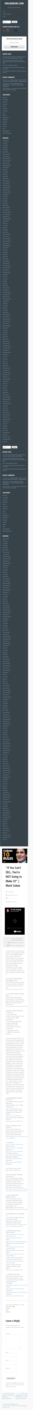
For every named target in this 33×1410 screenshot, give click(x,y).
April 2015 (5, 428)
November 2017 (6, 374)
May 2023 (5, 227)
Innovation (5, 108)
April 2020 (5, 310)
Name (7, 1352)
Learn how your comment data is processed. (15, 1385)
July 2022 (5, 250)
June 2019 (5, 332)
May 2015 (5, 426)
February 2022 (6, 261)
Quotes (4, 126)
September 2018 (7, 352)
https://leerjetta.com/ (15, 1170)
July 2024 (5, 196)
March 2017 (5, 392)
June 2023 (5, 225)
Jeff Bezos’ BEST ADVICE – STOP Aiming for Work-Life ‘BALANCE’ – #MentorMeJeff (14, 80)
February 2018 (6, 368)
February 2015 (6, 432)
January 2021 (6, 290)
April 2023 (5, 230)
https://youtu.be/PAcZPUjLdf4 (14, 1158)
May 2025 (5, 174)
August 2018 (6, 354)
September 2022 (7, 245)
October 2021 (6, 270)
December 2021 (6, 265)
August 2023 (6, 221)
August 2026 (6, 140)
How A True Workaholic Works (10, 65)
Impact (4, 106)
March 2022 (5, 259)
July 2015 (5, 423)
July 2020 (5, 303)
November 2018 (6, 348)
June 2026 (5, 145)
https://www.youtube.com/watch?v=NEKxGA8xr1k (15, 1255)
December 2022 (6, 238)
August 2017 (6, 381)
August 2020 (6, 301)
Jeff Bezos (5, 111)
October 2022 (6, 243)
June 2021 (5, 279)
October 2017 (6, 377)
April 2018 (5, 363)
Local (4, 113)
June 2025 (5, 172)
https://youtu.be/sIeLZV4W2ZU (14, 1155)
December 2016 (6, 397)
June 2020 (5, 305)
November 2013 (6, 437)
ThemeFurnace (6, 1407)
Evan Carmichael (17, 938)
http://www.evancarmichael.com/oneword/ (17, 1189)
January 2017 (6, 394)
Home (4, 11)
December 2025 (6, 158)
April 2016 (5, 408)
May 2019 (5, 334)
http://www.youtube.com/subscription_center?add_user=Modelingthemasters (18, 1225)
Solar (4, 128)
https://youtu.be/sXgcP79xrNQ (14, 1270)
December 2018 (6, 345)
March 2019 (5, 339)
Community (5, 99)
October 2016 (6, 401)
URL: (9, 942)
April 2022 (5, 256)
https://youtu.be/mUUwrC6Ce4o (14, 1144)
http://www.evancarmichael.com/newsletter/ (18, 1209)
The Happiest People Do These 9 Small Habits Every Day (14, 68)
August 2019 (6, 328)
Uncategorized (6, 131)
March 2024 (5, 205)
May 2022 (5, 254)
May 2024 (5, 201)
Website (7, 1368)
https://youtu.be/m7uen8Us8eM (14, 1148)
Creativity (5, 102)
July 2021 (5, 276)
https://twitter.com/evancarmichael (15, 1289)
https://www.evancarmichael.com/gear (16, 1241)
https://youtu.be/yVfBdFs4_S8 (14, 1116)
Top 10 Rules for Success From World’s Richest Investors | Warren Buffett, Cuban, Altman (14, 57)
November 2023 (6, 214)
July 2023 (5, 223)
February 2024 (6, 207)
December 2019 (6, 319)
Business (5, 97)
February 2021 (6, 287)
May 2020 (5, 308)
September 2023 (7, 218)
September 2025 (7, 165)
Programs (5, 122)
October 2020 (6, 296)
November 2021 (6, 267)
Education (5, 104)
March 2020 (5, 312)
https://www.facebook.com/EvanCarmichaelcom (19, 1292)
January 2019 (6, 343)
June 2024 (5, 198)
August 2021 (6, 274)
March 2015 (5, 430)
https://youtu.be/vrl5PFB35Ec (14, 1162)
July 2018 (5, 357)
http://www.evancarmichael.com (14, 1296)
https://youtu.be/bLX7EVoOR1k (14, 1151)
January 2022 (6, 263)
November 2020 (6, 294)
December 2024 (6, 185)
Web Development (7, 133)
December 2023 (6, 212)
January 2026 (6, 156)
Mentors (5, 115)
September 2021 (7, 272)
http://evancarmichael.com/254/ (14, 989)
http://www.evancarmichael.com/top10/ (16, 1191)
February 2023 (6, 234)
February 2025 (6, 181)
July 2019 (5, 330)
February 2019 (6, 341)
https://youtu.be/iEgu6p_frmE (14, 1109)
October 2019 (6, 323)
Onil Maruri (5, 83)
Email (7, 1360)
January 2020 (6, 316)
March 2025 (5, 178)
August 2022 (6, 247)
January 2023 (6, 236)
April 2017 (5, 390)
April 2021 (5, 283)
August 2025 (6, 167)
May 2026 (5, 147)
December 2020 (6, 292)
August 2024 (6, 194)
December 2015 (6, 414)
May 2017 (5, 388)
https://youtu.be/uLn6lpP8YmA (14, 1121)
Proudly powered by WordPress (9, 1406)
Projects (5, 124)
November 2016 (6, 399)
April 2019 (5, 336)
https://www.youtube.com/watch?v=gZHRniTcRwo (15, 1247)
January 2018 (6, 370)
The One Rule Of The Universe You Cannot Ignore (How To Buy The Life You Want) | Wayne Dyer (14, 62)
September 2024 (7, 192)
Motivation (5, 119)
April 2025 (5, 176)
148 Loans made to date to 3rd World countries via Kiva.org (14, 89)
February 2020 (6, 314)
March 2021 (5, 285)
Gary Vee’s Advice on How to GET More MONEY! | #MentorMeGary (8, 1396)
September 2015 (7, 419)
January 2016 (6, 412)
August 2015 (6, 421)
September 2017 (7, 379)
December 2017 (6, 372)
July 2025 (5, 169)
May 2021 (5, 281)
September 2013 (7, 439)
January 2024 (6, 210)
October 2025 (6, 163)
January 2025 (6, 183)
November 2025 (6, 161)
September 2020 (7, 299)
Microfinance (6, 117)
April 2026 (5, 149)
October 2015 (6, 417)
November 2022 (6, 241)
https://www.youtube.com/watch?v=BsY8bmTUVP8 (15, 1235)
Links (4, 16)
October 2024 (6, 189)
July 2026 (5, 143)
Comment (8, 1333)
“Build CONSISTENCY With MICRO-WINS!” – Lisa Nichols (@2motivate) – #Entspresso (13, 85)
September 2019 (7, 325)
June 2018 (5, 359)
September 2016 (7, 403)
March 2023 (5, 232)
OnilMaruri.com (14, 3)
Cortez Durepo (6, 88)
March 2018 (5, 365)
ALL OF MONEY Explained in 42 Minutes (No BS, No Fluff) (14, 71)
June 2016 (5, 406)
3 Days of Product (7, 14)
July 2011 (5, 441)
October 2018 (6, 350)
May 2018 (5, 361)
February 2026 (6, 154)
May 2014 (5, 434)
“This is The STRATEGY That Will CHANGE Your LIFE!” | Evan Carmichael (21, 1396)
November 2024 (6, 187)
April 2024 (5, 203)
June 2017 (5, 385)
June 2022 (5, 252)
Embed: (8, 945)
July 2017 (5, 383)
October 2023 (6, 216)
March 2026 (5, 152)
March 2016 (5, 410)
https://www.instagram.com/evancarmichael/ (18, 1285)
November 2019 (6, 321)
